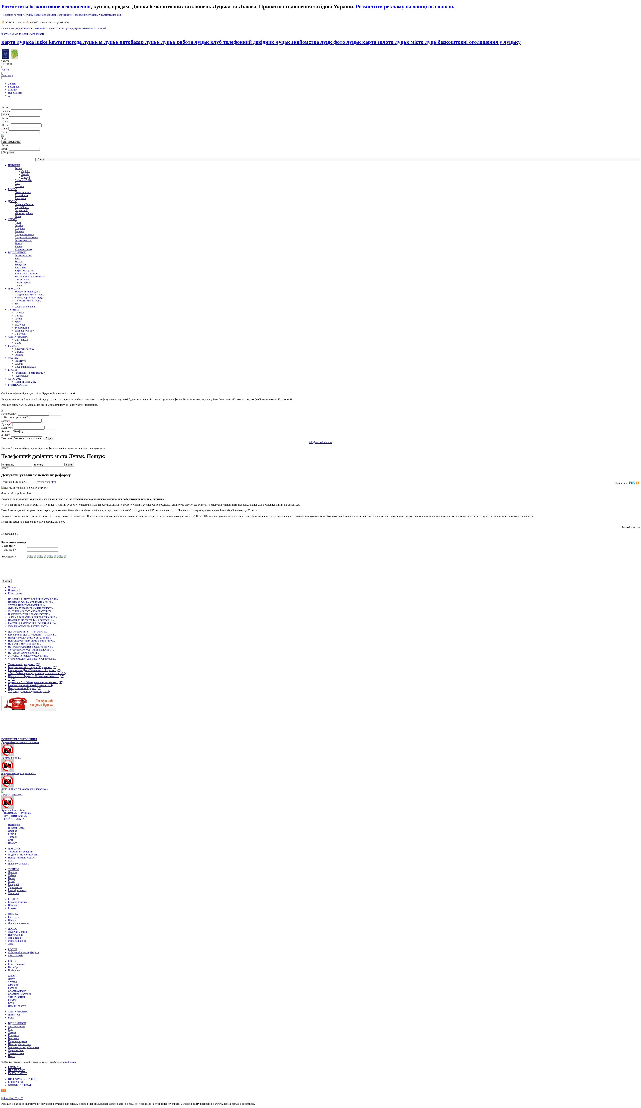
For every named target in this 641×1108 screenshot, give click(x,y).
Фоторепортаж (23, 255)
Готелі (18, 318)
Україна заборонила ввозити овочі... (28, 625)
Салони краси (23, 282)
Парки (18, 285)
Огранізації (21, 210)
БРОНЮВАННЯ (17, 384)
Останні (12, 587)
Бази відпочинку (24, 330)
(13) (39, 688)
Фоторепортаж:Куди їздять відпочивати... (31, 649)
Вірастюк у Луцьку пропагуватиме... (29, 613)
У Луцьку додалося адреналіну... (26, 691)
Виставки (20, 267)
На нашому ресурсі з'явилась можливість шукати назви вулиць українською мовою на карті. (53, 28)
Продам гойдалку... (12, 794)
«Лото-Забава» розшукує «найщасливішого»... (34, 673)
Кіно (17, 258)
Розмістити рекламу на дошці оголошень (405, 7)
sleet (53, 482)
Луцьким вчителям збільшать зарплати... (31, 607)
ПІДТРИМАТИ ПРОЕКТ (22, 1079)
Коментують (15, 593)
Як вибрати (21, 195)
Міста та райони (24, 213)
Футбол (19, 225)
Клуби (18, 246)
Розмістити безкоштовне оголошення (46, 7)
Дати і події (21, 339)
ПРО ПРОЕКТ (16, 1070)
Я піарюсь (20, 198)
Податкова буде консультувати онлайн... (31, 601)
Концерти (20, 264)
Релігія (25, 174)
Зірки (18, 216)
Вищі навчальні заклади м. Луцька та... (30, 667)
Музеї (18, 321)
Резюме (19, 354)
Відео (18, 342)
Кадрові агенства (24, 348)
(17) (62, 676)
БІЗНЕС (12, 189)
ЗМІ (17, 303)
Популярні (14, 590)
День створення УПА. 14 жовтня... (28, 631)
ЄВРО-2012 (14, 378)
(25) (59, 670)
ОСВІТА (13, 357)
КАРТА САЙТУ (17, 1073)
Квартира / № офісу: (13, 431)
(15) (61, 682)
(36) (38, 664)
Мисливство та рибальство (30, 276)
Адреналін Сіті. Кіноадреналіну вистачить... (33, 682)
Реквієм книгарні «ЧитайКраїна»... (28, 685)
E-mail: (6, 434)
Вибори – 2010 (23, 180)
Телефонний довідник (27, 291)
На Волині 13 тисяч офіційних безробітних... (33, 598)
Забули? (12, 89)
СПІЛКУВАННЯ (18, 336)
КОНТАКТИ (15, 1082)
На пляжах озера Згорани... (23, 652)
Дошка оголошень (25, 306)
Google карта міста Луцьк (29, 294)
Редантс (72, 1062)
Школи (19, 363)
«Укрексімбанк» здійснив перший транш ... (32, 658)
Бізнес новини (23, 192)
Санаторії (20, 333)
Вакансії (19, 351)
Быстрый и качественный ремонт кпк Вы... (32, 622)
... (9, 679)
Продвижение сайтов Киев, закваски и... (31, 619)
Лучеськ (19, 312)
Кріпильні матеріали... (14, 810)
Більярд (19, 243)
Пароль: (6, 111)
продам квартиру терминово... (18, 773)
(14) (50, 685)
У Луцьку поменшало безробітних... (28, 655)
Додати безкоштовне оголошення (20, 742)
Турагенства (22, 327)
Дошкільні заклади (25, 366)
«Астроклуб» (22, 375)
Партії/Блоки (22, 207)
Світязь (19, 315)
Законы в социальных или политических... (32, 616)
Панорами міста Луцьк (28, 300)
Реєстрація (7, 75)
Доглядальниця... (11, 757)
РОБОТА (13, 345)
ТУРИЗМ (13, 309)
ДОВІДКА (14, 288)
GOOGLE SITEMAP (20, 1085)
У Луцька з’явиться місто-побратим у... (30, 610)
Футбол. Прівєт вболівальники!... (27, 604)
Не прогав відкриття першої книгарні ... (31, 646)
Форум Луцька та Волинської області (22, 33)
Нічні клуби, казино (26, 273)
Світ (17, 183)
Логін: (5, 107)
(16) (13, 679)
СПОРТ (12, 219)
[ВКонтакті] (630, 483)
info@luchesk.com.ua (320, 442)
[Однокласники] (637, 483)
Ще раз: (6, 125)
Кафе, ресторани (24, 270)
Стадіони (20, 228)
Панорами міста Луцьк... (22, 688)
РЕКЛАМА (14, 1067)
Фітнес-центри (23, 240)
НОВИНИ (14, 165)
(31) (55, 667)
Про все (19, 186)
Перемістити (15, 92)
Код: (4, 138)
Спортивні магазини (26, 237)
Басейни (19, 231)
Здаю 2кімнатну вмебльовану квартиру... (24, 788)
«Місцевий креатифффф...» (30, 372)
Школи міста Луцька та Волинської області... (33, 676)
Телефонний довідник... (21, 664)
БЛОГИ (12, 369)
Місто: (6, 420)
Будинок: (7, 427)
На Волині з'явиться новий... (24, 643)
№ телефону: (9, 413)
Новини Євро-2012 (26, 381)
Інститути (20, 360)
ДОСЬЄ (12, 201)
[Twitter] (634, 483)
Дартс (18, 222)
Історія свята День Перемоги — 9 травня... (32, 634)
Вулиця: (7, 424)
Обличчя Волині (24, 204)
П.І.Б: (4, 128)
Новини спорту (23, 249)
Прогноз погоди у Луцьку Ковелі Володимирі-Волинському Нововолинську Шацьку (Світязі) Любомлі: (62, 14)
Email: (5, 132)
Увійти (5, 69)
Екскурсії (20, 324)
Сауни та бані (22, 279)
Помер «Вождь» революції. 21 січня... (29, 637)
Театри (19, 261)
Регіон (18, 168)
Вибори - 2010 (16, 827)
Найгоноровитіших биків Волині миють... (32, 640)
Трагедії (25, 177)
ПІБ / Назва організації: (15, 417)
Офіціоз (25, 171)
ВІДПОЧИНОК (17, 252)
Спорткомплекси (24, 234)
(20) (63, 673)
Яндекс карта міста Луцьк (29, 297)
